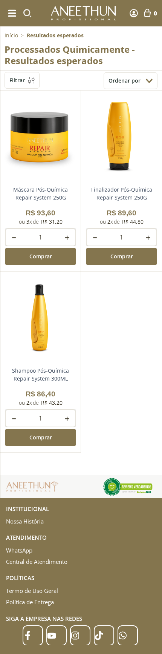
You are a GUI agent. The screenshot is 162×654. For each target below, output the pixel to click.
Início (11, 35)
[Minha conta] (134, 13)
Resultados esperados (55, 35)
